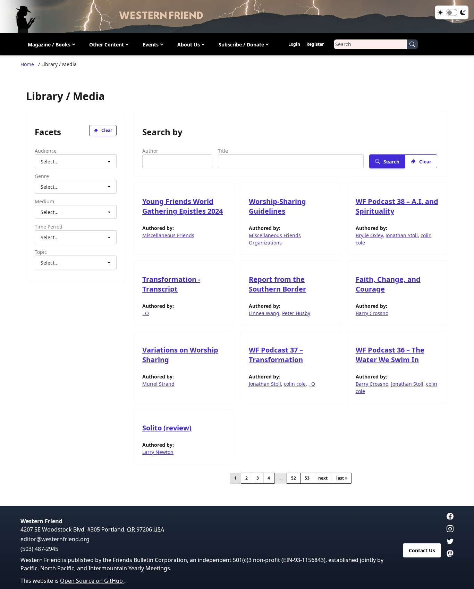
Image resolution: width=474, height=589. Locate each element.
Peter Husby (296, 313)
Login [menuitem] (294, 44)
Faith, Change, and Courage (388, 284)
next (323, 478)
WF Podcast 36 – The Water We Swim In (390, 354)
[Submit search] (412, 44)
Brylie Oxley (369, 235)
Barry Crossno (372, 313)
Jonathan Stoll (402, 235)
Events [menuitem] (151, 44)
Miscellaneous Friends (168, 235)
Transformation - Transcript (171, 284)
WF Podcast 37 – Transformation (276, 354)
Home (27, 64)
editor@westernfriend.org (55, 539)
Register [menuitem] (315, 44)
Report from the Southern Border (277, 284)
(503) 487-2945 (39, 549)
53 (307, 478)
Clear (106, 130)
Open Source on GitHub (92, 580)
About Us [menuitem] (188, 44)
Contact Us (422, 550)
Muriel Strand (158, 384)
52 (293, 478)
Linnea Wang (264, 313)
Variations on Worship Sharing (180, 354)
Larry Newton (157, 452)
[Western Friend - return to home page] (237, 16)
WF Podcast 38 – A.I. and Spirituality (397, 206)
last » (341, 478)
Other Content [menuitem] (106, 44)
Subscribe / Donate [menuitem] (241, 44)
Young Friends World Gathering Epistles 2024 (182, 206)
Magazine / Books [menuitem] (49, 44)
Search (391, 161)
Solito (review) (167, 427)
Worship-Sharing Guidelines (277, 206)
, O (145, 313)
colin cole (295, 384)
